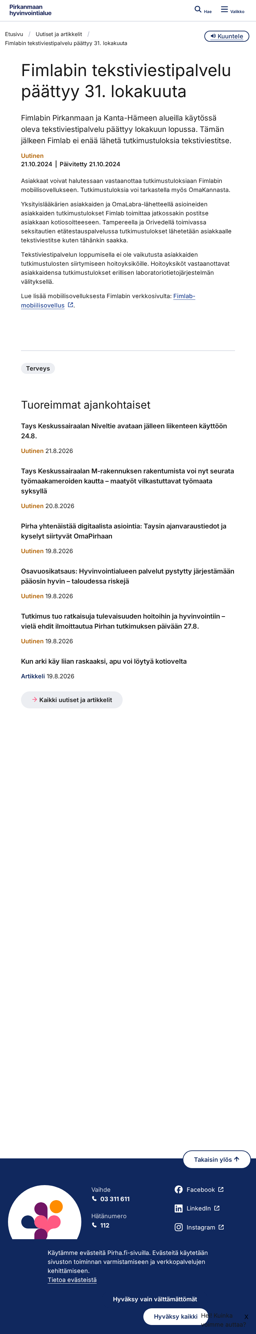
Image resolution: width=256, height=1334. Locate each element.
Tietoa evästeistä (72, 1279)
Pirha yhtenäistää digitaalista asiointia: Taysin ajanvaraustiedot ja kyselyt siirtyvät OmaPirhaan (123, 531)
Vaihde (110, 1194)
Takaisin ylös (214, 1159)
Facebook (201, 1189)
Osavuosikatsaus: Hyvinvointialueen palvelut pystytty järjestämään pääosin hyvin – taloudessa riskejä (127, 576)
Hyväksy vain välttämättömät (155, 1299)
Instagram (201, 1227)
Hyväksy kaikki (176, 1316)
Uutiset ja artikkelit (59, 34)
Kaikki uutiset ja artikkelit (75, 699)
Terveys (38, 368)
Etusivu (14, 34)
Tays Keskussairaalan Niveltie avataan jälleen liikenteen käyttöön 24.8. (124, 431)
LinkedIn (199, 1208)
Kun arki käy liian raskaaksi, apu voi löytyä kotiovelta (104, 661)
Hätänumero (109, 1220)
